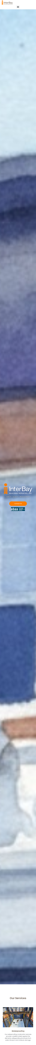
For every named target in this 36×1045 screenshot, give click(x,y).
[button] (18, 6)
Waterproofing (18, 1031)
